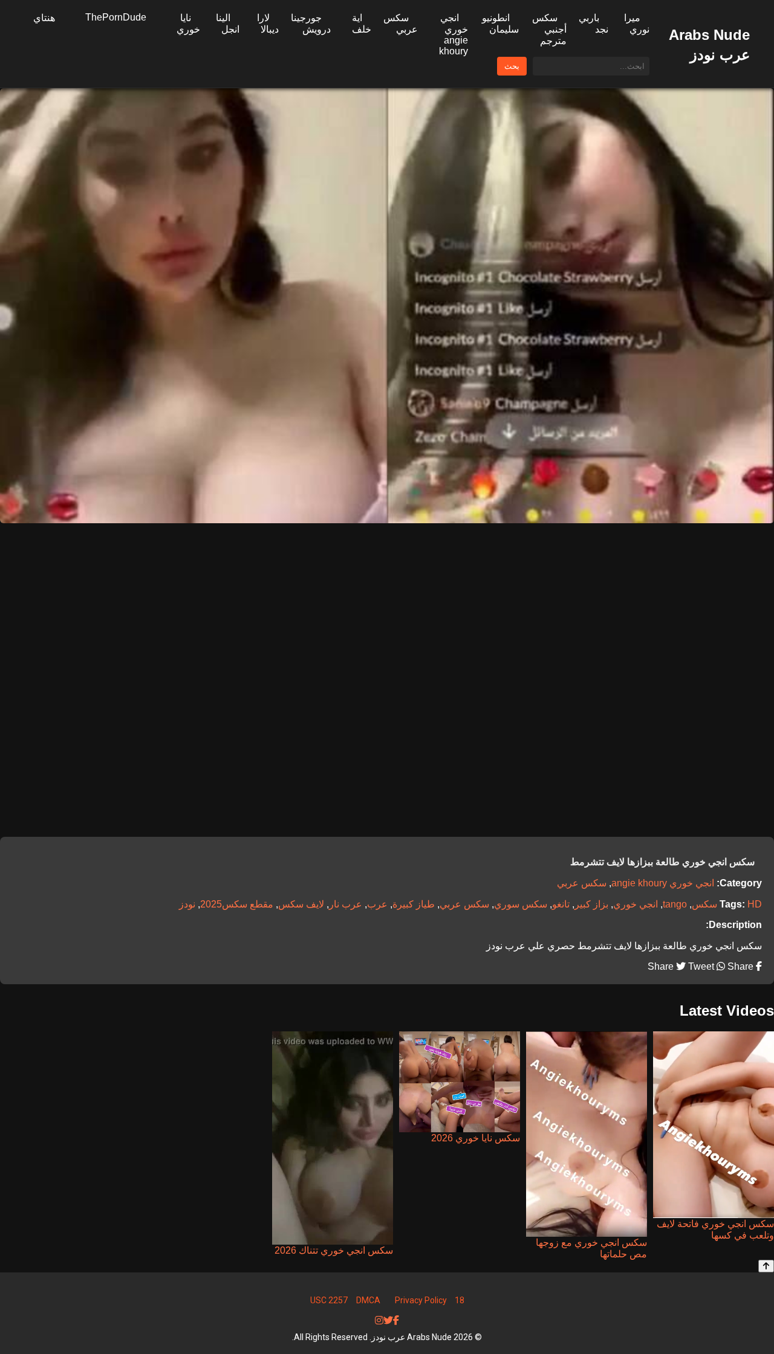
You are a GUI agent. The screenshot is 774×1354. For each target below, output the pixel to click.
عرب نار (345, 904)
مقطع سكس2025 (236, 904)
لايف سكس (301, 904)
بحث (511, 66)
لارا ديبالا (268, 23)
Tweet (700, 966)
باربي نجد (593, 23)
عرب (377, 904)
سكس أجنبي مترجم (549, 29)
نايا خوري (188, 23)
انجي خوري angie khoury (453, 34)
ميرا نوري (636, 23)
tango (675, 904)
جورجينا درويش (311, 23)
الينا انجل (227, 23)
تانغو (561, 904)
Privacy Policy (421, 1300)
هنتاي (44, 18)
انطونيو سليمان (500, 23)
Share (739, 966)
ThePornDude (115, 17)
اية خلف (361, 23)
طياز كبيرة (413, 904)
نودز (187, 904)
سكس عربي (400, 23)
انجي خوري (635, 904)
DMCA (368, 1300)
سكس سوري (520, 904)
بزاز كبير (591, 904)
